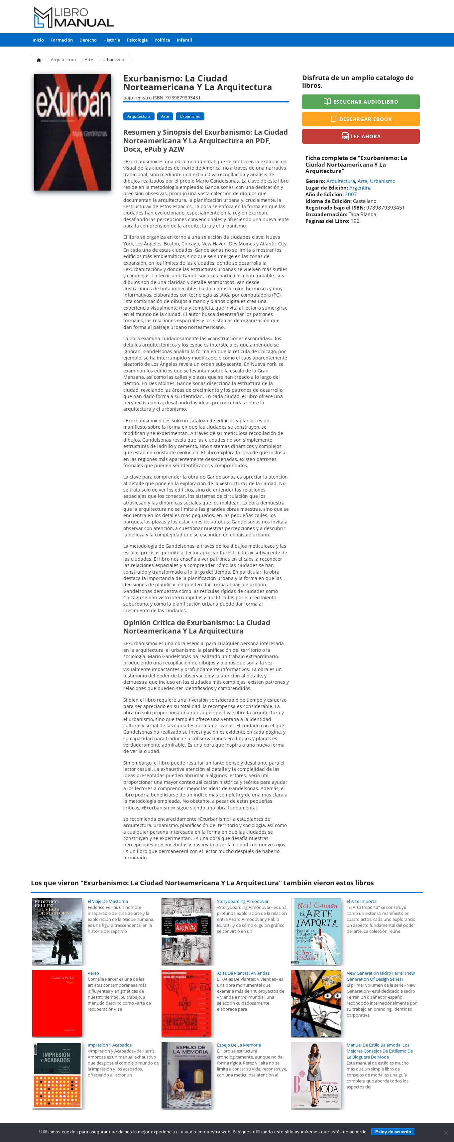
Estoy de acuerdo (393, 1131)
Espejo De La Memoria (239, 1045)
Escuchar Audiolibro (365, 101)
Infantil (184, 40)
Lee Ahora (366, 136)
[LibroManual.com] (74, 18)
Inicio (38, 40)
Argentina (360, 187)
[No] (445, 1132)
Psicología (137, 40)
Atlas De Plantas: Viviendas (243, 973)
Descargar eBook (366, 119)
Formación (62, 40)
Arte (89, 60)
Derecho (88, 40)
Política (162, 40)
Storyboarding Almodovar (243, 901)
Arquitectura (63, 60)
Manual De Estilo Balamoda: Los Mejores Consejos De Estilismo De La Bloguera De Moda (380, 1051)
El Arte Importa (362, 901)
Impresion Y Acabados (110, 1045)
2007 (351, 194)
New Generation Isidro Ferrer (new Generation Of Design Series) (381, 976)
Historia (111, 40)
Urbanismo (113, 60)
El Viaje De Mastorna (108, 901)
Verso (93, 973)
